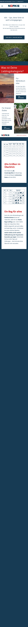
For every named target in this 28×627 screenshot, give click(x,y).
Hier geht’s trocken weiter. (14, 37)
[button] (2, 6)
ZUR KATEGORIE (21, 97)
